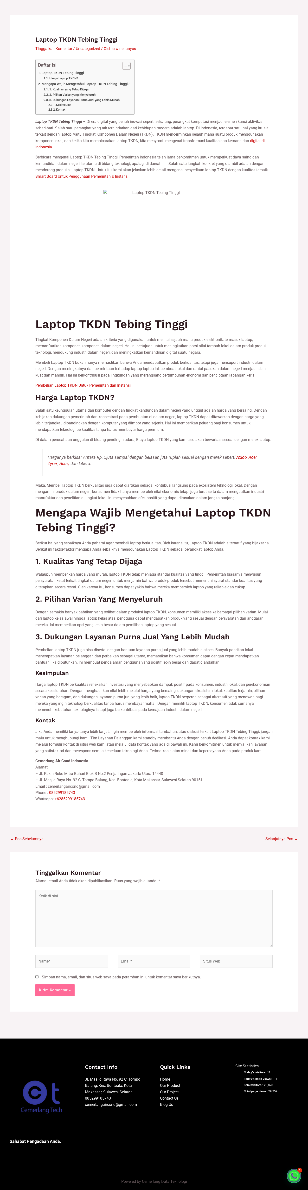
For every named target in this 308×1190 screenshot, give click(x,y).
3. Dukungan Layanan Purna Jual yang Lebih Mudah (84, 100)
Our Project (169, 1092)
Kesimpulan (63, 105)
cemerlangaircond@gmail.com (111, 1104)
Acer (253, 457)
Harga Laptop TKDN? (63, 78)
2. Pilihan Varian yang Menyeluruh (72, 94)
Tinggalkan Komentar (53, 48)
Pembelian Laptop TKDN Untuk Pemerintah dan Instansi (83, 385)
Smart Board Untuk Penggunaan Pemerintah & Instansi (81, 176)
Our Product (170, 1085)
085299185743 (62, 792)
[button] (294, 1176)
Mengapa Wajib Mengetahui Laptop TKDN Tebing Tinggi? (85, 84)
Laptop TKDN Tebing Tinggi (63, 73)
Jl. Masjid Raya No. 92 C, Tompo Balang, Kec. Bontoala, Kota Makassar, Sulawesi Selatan (112, 1085)
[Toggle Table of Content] (124, 66)
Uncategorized (88, 48)
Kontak (60, 109)
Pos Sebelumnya (27, 839)
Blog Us (166, 1104)
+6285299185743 (70, 799)
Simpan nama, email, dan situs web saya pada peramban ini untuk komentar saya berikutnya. (121, 977)
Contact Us (169, 1098)
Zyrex (53, 463)
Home (165, 1079)
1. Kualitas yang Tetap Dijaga (69, 89)
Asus (64, 463)
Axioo (241, 457)
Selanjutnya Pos (281, 839)
